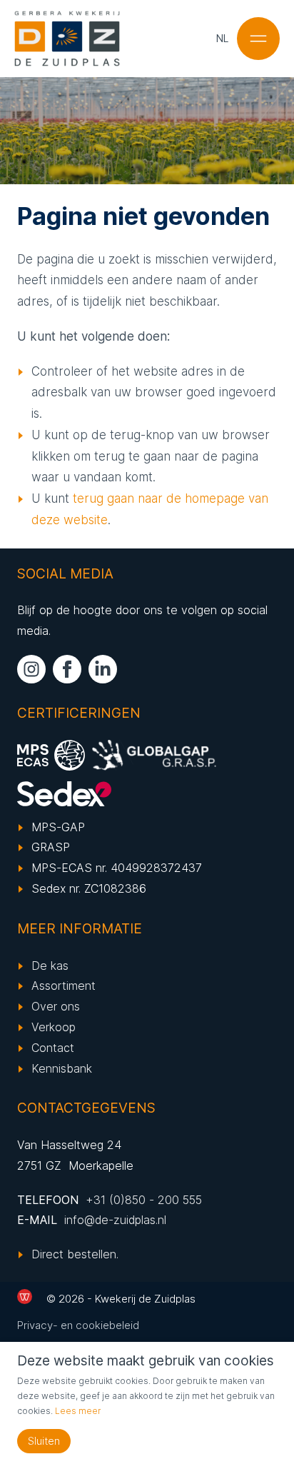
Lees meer (78, 1410)
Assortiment (63, 985)
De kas (50, 965)
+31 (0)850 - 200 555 (144, 1200)
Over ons (55, 1006)
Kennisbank (61, 1068)
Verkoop (53, 1027)
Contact (52, 1048)
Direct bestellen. (74, 1254)
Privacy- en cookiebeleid (78, 1325)
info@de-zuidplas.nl (115, 1220)
